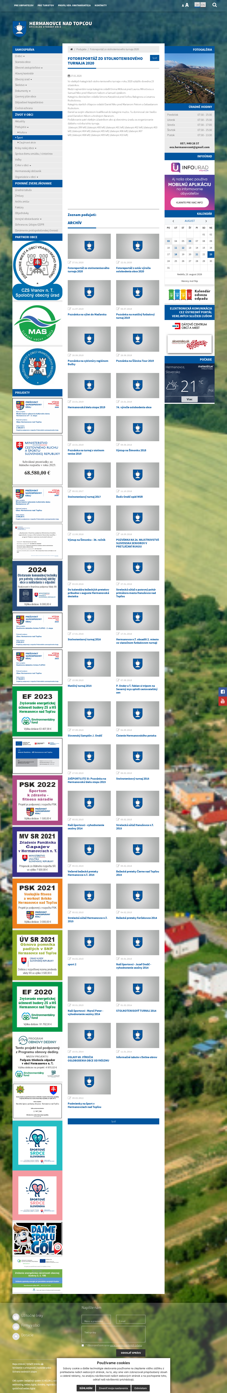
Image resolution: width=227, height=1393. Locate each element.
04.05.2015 (126, 730)
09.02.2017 (78, 491)
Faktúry (19, 207)
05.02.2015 (78, 819)
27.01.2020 (78, 262)
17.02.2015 (78, 773)
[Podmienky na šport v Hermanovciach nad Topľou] (89, 1081)
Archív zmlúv (22, 201)
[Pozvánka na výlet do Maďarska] (89, 292)
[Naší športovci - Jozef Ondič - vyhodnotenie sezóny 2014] (137, 942)
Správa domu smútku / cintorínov (34, 153)
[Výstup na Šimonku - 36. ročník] (89, 518)
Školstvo (20, 85)
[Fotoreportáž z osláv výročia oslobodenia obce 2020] (137, 246)
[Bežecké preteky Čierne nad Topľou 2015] (137, 849)
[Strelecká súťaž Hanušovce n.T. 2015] (137, 803)
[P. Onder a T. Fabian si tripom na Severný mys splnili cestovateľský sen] (137, 664)
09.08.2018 (126, 444)
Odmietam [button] (140, 1388)
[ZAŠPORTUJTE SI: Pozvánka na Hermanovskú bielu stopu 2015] (89, 756)
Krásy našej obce (25, 148)
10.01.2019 (78, 444)
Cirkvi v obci (22, 165)
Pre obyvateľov (24, 5)
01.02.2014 (126, 1005)
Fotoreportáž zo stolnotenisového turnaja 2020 (114, 49)
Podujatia (21, 127)
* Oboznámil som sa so (113, 1345)
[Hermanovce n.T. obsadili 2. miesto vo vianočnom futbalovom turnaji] (137, 617)
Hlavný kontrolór (24, 73)
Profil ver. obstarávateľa (74, 5)
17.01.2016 (78, 633)
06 (190, 241)
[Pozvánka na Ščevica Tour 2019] (137, 339)
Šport (19, 137)
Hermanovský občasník (28, 171)
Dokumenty (22, 90)
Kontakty (101, 5)
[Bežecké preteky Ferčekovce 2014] (137, 896)
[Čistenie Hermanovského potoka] (137, 713)
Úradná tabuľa (23, 190)
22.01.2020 (126, 262)
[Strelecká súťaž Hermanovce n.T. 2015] (89, 896)
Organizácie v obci (25, 177)
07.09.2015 (126, 680)
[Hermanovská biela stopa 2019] (89, 385)
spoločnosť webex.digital (23, 1388)
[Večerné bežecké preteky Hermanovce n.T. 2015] (89, 849)
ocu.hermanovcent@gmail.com (190, 147)
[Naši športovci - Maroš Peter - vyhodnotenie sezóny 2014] (89, 989)
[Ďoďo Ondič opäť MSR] (137, 475)
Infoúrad (204, 156)
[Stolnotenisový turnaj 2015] (137, 756)
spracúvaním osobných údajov (126, 1345)
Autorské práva (44, 1367)
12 (183, 247)
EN (203, 5)
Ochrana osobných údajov (24, 1371)
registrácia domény (55, 1384)
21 (197, 254)
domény (41, 1384)
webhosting (17, 1384)
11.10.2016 (126, 491)
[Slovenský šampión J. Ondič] (89, 713)
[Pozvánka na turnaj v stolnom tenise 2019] (89, 428)
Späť (154, 58)
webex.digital (30, 1384)
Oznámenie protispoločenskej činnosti (36, 230)
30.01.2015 (126, 958)
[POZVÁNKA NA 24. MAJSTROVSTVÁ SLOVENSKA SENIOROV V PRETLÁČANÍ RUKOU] (137, 518)
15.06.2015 (78, 680)
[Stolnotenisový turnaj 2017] (89, 475)
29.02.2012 (78, 1098)
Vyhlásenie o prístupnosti (24, 1367)
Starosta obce (23, 62)
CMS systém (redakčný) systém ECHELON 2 (32, 1380)
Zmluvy (19, 195)
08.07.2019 (126, 308)
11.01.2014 (126, 1051)
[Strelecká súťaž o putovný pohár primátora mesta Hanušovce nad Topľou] (137, 567)
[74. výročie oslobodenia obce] (137, 385)
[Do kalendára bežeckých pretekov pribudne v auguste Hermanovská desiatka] (89, 567)
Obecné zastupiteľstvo (28, 67)
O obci (19, 56)
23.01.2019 (78, 401)
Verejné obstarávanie (27, 219)
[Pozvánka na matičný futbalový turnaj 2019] (137, 292)
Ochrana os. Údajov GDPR (29, 224)
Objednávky (22, 213)
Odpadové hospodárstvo (29, 102)
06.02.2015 (126, 773)
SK (197, 5)
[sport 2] (89, 942)
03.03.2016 (78, 584)
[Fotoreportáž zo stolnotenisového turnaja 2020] (89, 246)
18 (176, 254)
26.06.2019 (78, 355)
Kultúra (23, 132)
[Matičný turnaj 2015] (89, 664)
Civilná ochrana (24, 108)
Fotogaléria (202, 49)
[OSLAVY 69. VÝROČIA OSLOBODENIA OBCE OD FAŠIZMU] (89, 1035)
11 (176, 247)
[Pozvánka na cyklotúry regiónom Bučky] (89, 339)
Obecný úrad (22, 79)
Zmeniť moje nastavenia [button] (113, 1388)
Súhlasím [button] (85, 1388)
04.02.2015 (126, 912)
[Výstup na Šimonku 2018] (137, 428)
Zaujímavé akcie (27, 142)
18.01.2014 (78, 1051)
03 (168, 241)
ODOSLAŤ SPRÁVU (131, 1353)
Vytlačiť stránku (33, 1364)
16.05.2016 (126, 534)
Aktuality (20, 121)
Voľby (18, 159)
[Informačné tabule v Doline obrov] (137, 1035)
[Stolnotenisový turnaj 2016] (89, 617)
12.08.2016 (78, 534)
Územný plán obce (25, 96)
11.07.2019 (78, 308)
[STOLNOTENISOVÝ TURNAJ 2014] (137, 989)
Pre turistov (46, 5)
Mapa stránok (18, 1364)
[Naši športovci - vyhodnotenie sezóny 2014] (89, 803)
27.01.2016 (126, 584)
